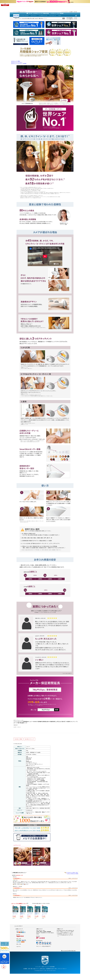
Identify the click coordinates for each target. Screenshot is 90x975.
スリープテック (52, 15)
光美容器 (24, 63)
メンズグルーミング (43, 15)
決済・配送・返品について (33, 968)
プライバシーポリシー (62, 968)
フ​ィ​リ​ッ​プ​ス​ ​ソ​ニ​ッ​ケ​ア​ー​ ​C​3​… (44, 914)
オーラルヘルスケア (24, 15)
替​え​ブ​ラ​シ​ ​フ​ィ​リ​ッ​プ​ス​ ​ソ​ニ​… (15, 914)
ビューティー (33, 15)
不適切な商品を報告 (18, 743)
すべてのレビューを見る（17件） (72, 872)
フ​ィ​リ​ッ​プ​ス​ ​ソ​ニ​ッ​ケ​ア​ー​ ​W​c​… (30, 914)
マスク (59, 15)
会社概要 (70, 11)
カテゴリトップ (14, 61)
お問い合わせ (42, 968)
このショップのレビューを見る (72, 873)
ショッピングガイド (64, 11)
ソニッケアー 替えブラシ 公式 (28, 18)
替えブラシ (41, 18)
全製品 (19, 61)
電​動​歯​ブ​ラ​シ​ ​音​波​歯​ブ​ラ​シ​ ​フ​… (22, 914)
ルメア (36, 18)
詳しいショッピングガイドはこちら (68, 950)
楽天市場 (75, 11)
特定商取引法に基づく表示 (51, 968)
